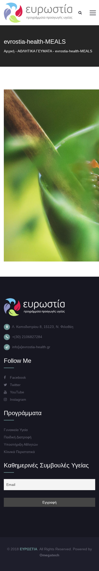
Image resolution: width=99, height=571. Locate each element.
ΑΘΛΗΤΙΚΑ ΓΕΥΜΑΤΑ (35, 51)
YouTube (16, 392)
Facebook (17, 377)
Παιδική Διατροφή (17, 437)
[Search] (80, 12)
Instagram (17, 399)
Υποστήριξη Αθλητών (21, 444)
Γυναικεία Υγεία (16, 430)
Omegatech (49, 555)
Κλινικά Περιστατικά (19, 452)
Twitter (15, 385)
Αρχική (9, 51)
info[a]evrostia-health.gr (31, 347)
